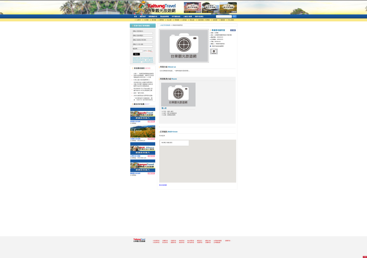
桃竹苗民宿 (190, 242)
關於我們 (143, 16)
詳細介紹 (151, 121)
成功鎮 (184, 20)
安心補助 (231, 20)
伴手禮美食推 (176, 16)
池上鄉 (169, 20)
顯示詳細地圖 (163, 185)
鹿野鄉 (161, 20)
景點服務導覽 (164, 16)
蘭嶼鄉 (223, 20)
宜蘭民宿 (165, 240)
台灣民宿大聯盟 (135, 156)
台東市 (138, 20)
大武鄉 (146, 20)
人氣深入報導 (187, 16)
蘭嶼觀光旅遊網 (135, 173)
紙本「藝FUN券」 (139, 89)
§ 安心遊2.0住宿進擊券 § (141, 76)
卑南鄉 (177, 20)
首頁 (135, 16)
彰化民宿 (165, 242)
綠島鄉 (215, 20)
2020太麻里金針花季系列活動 (143, 91)
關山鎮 (192, 20)
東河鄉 (154, 20)
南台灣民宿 (190, 240)
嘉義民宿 (173, 242)
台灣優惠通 (217, 242)
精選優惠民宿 (153, 16)
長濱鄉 (207, 20)
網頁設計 (199, 240)
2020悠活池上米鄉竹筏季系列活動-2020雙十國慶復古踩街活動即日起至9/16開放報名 (143, 80)
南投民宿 (181, 240)
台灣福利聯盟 (218, 240)
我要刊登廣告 (199, 16)
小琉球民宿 (156, 240)
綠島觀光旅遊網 (135, 121)
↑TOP (365, 257)
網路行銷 (208, 240)
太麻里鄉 (200, 20)
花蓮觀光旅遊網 (135, 139)
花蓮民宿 (173, 240)
